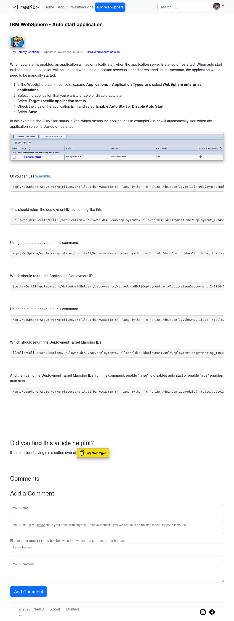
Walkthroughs (82, 7)
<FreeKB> (24, 7)
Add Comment (28, 591)
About (62, 7)
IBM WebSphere (110, 7)
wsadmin (42, 176)
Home (49, 7)
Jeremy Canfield (28, 52)
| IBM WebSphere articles (101, 52)
